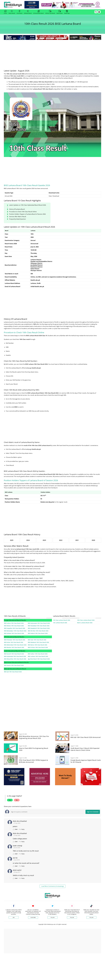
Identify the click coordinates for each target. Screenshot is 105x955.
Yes (10, 800)
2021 (77, 540)
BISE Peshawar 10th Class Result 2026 (14, 640)
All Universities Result (38, 13)
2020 (93, 540)
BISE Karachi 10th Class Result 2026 (14, 654)
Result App (67, 13)
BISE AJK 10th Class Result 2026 (13, 672)
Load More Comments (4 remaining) (52, 886)
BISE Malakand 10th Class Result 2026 (38, 642)
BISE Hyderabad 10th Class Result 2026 (15, 656)
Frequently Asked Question (17, 219)
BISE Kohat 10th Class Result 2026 (13, 642)
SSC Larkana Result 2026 (60, 622)
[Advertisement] (52, 52)
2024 (28, 540)
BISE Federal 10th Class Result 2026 (38, 633)
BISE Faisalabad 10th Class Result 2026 (38, 626)
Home (5, 13)
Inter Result (19, 13)
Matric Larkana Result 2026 (84, 622)
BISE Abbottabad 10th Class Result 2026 (15, 645)
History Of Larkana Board (17, 209)
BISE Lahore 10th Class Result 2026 (14, 623)
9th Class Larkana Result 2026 (61, 620)
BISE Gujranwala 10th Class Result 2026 (39, 623)
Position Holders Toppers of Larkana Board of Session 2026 (27, 214)
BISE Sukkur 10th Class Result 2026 (37, 654)
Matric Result (12, 13)
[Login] (99, 11)
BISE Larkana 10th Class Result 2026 (38, 656)
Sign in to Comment (92, 812)
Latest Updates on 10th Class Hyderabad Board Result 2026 (27, 205)
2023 (44, 540)
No (17, 800)
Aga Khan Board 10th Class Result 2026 (39, 659)
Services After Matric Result (17, 216)
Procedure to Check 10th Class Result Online (23, 212)
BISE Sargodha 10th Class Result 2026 (14, 628)
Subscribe (33, 917)
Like (14, 917)
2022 (60, 540)
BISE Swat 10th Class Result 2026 (37, 640)
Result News (60, 13)
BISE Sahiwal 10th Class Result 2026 (14, 633)
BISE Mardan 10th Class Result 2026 (14, 647)
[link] (31, 4)
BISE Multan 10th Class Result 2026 (14, 626)
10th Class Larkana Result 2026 (85, 620)
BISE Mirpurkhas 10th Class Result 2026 (15, 659)
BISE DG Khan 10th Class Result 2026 (38, 631)
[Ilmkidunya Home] (13, 4)
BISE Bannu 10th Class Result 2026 (37, 645)
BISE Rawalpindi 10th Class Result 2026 (39, 628)
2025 (11, 540)
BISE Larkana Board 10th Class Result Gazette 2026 (27, 185)
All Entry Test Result (50, 13)
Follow (52, 917)
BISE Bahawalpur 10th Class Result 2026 (15, 631)
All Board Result (28, 13)
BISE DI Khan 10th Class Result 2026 (38, 647)
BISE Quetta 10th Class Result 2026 (14, 665)
